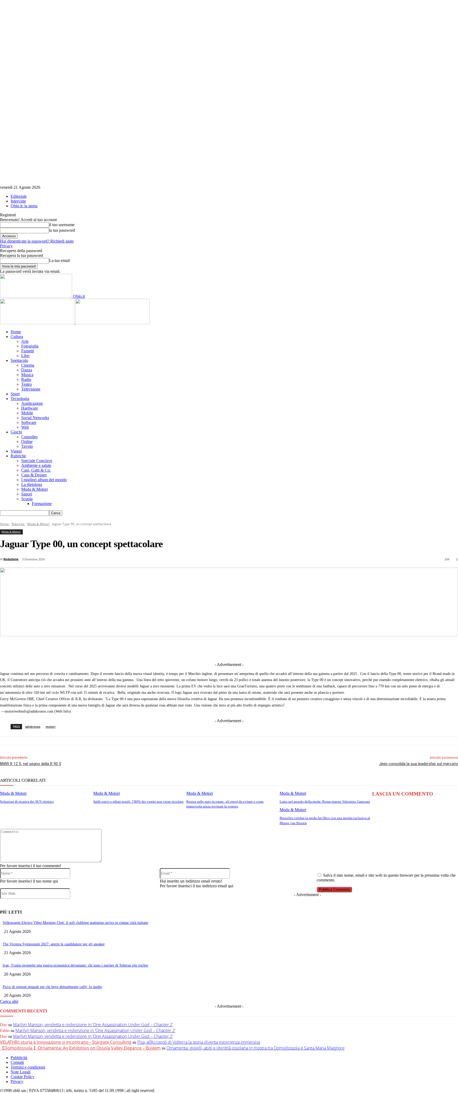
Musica (27, 374)
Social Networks (35, 417)
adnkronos (32, 726)
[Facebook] (163, 648)
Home (16, 332)
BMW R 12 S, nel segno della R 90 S (30, 763)
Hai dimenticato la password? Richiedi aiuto (37, 241)
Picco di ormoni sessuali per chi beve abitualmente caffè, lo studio (52, 987)
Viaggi (16, 451)
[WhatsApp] (261, 648)
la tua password (62, 230)
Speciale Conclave (36, 460)
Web (25, 427)
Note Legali (20, 1072)
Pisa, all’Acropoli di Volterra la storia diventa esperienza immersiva (198, 1042)
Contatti (17, 1062)
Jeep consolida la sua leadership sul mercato (418, 763)
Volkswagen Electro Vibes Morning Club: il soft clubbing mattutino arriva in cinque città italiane (75, 923)
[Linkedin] (202, 648)
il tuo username (61, 224)
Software (28, 422)
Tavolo (27, 446)
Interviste (18, 201)
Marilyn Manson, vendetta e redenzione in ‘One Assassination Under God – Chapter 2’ (93, 1025)
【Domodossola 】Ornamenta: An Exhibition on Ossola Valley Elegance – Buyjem (80, 1048)
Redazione (11, 559)
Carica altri (9, 1001)
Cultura (17, 336)
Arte (25, 341)
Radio (26, 379)
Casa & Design (34, 475)
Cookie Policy (22, 1076)
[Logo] (37, 323)
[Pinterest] (241, 648)
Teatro (26, 384)
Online (27, 441)
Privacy (6, 246)
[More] (339, 648)
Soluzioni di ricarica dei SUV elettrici (27, 802)
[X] (182, 648)
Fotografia (29, 346)
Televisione (30, 389)
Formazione (42, 503)
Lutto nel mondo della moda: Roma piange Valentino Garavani (325, 802)
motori (50, 726)
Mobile (27, 413)
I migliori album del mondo (44, 479)
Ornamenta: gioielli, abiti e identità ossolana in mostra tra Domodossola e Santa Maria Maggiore (255, 1048)
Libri (25, 355)
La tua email (59, 260)
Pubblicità (19, 1057)
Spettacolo (19, 360)
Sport (15, 394)
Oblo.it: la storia (24, 206)
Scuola (27, 499)
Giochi (16, 432)
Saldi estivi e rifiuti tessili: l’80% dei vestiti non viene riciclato (138, 802)
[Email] (280, 648)
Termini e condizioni (28, 1067)
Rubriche (18, 456)
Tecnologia (20, 398)
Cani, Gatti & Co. (36, 470)
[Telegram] (221, 648)
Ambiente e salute (36, 465)
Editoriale (19, 196)
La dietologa (31, 484)
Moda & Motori (34, 489)
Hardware (29, 408)
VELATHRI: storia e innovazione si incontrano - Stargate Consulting (65, 1042)
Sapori (26, 494)
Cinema (27, 365)
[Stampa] (300, 648)
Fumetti (27, 351)
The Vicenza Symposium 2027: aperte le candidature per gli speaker (54, 944)
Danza (26, 370)
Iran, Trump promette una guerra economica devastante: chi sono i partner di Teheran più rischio (75, 965)
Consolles (29, 436)
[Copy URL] (319, 648)
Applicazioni (32, 403)
